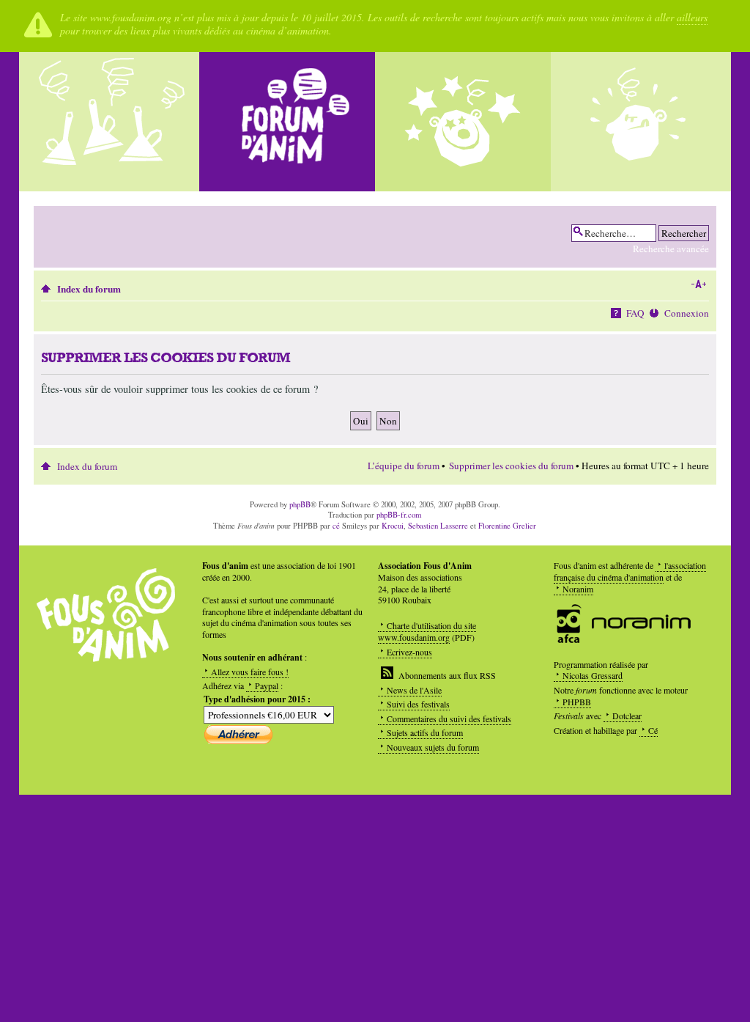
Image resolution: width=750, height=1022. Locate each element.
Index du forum (89, 289)
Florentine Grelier (507, 526)
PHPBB (576, 701)
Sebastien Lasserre (438, 526)
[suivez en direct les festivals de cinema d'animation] (463, 121)
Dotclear (627, 715)
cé (336, 526)
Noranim (577, 589)
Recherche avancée (671, 248)
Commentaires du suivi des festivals (449, 718)
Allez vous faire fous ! (250, 671)
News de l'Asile (414, 690)
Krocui (393, 526)
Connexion (686, 313)
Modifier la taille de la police (698, 284)
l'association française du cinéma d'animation (630, 571)
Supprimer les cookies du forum (511, 465)
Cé (653, 730)
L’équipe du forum (403, 465)
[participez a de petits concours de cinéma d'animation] (639, 121)
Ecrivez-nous (409, 652)
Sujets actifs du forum (425, 732)
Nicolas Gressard (592, 675)
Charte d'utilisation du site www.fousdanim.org (427, 631)
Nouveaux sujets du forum (433, 747)
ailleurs (692, 17)
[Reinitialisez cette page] (287, 121)
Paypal (266, 685)
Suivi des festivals (418, 704)
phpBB (300, 504)
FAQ (635, 313)
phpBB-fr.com (398, 515)
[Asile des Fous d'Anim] (111, 121)
